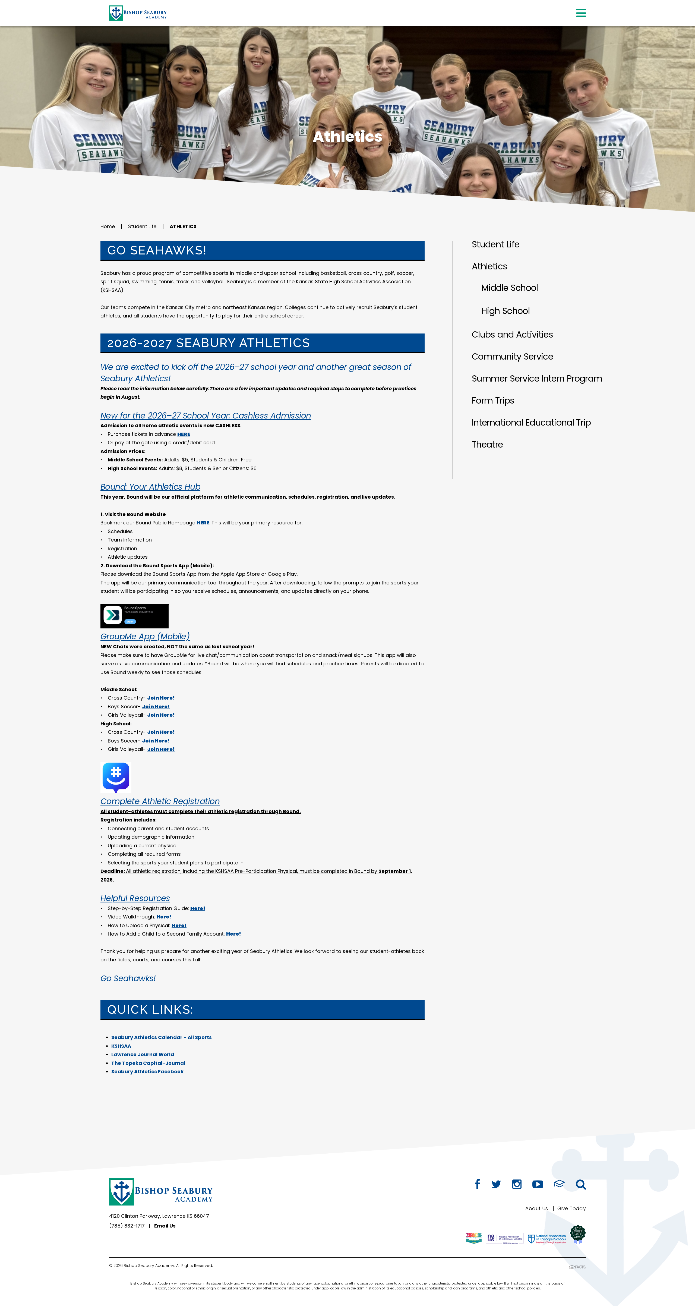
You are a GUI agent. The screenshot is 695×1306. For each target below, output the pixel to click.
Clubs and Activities (512, 334)
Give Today (571, 1208)
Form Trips (493, 400)
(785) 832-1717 (127, 1225)
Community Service (512, 356)
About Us (536, 1208)
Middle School (509, 288)
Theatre (487, 444)
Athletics (183, 226)
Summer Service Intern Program (537, 378)
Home (107, 226)
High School (505, 311)
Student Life (142, 226)
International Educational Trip (531, 422)
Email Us (165, 1225)
